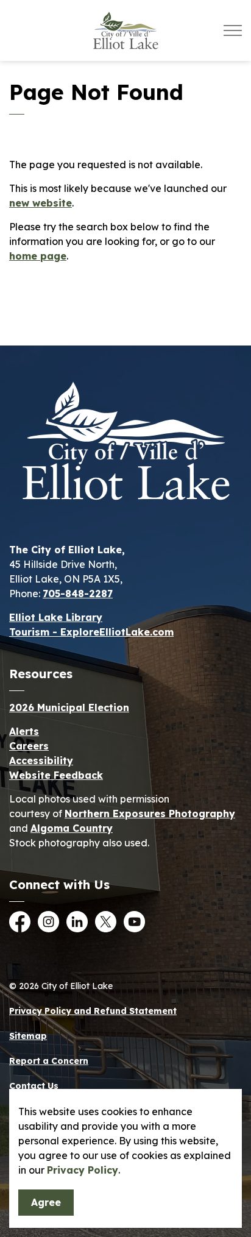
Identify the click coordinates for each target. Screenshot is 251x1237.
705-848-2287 (78, 593)
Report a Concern (48, 1060)
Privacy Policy (82, 1170)
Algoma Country (71, 828)
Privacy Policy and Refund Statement (93, 1010)
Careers (29, 746)
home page (37, 256)
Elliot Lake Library (55, 617)
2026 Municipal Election (69, 707)
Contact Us (33, 1085)
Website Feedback (56, 775)
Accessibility (41, 760)
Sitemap (28, 1035)
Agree (46, 1202)
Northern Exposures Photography (150, 813)
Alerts (24, 731)
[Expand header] (232, 30)
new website (40, 203)
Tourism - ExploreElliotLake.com (91, 632)
